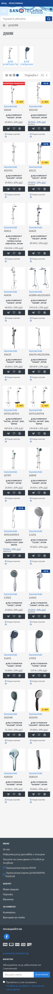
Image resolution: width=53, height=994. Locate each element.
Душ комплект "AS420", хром (39, 237)
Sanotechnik (10, 106)
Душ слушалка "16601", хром (14, 664)
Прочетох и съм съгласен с (25, 986)
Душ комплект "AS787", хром (14, 482)
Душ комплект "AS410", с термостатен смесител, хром (14, 240)
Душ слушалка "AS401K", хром (39, 783)
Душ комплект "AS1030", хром (39, 116)
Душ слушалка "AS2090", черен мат (39, 724)
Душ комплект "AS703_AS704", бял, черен (38, 421)
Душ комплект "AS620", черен (14, 361)
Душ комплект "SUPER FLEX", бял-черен (14, 542)
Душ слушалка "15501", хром (14, 604)
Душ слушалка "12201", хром (39, 541)
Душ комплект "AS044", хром (14, 116)
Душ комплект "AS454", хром (14, 301)
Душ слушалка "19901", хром (39, 664)
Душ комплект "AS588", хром (39, 301)
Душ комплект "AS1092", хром (14, 177)
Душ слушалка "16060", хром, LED (39, 604)
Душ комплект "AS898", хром (39, 482)
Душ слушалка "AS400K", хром (14, 783)
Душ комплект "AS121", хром (39, 177)
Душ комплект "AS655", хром (39, 361)
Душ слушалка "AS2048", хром (14, 724)
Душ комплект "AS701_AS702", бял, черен (13, 421)
